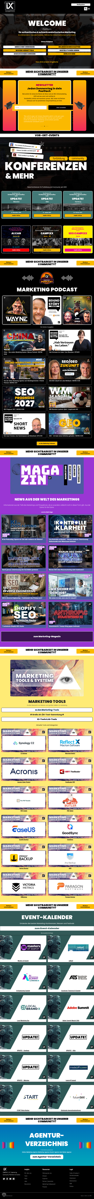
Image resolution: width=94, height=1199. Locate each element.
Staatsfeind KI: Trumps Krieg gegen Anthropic (64, 626)
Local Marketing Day (23, 1020)
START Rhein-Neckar (23, 1110)
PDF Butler (70, 811)
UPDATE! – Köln (71, 1050)
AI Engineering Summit (23, 991)
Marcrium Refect (70, 753)
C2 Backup (24, 753)
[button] (85, 8)
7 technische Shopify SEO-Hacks (13, 626)
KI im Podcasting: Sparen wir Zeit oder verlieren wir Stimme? (22, 539)
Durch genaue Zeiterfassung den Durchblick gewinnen (20, 570)
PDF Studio (24, 811)
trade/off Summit (71, 1080)
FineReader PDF (70, 782)
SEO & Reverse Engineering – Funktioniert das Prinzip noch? (22, 598)
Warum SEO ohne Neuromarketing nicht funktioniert (66, 570)
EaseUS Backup (23, 839)
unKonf (71, 961)
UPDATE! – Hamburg (23, 1050)
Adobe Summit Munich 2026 (71, 1020)
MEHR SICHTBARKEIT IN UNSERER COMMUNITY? (47, 73)
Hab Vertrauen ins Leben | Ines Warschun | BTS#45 (64, 352)
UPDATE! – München (23, 1080)
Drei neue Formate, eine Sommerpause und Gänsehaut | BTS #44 (23, 436)
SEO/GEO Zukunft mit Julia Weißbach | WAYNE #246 (64, 381)
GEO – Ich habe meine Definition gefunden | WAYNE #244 (66, 436)
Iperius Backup (23, 868)
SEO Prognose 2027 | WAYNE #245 (14, 409)
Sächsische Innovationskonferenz (71, 1110)
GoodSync (70, 839)
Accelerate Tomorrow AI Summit (70, 991)
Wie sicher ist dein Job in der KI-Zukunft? (63, 598)
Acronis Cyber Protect (23, 782)
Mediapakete (81, 4)
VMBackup (24, 897)
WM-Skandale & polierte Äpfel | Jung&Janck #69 (63, 409)
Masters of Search (23, 961)
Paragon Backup (70, 897)
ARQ (70, 868)
